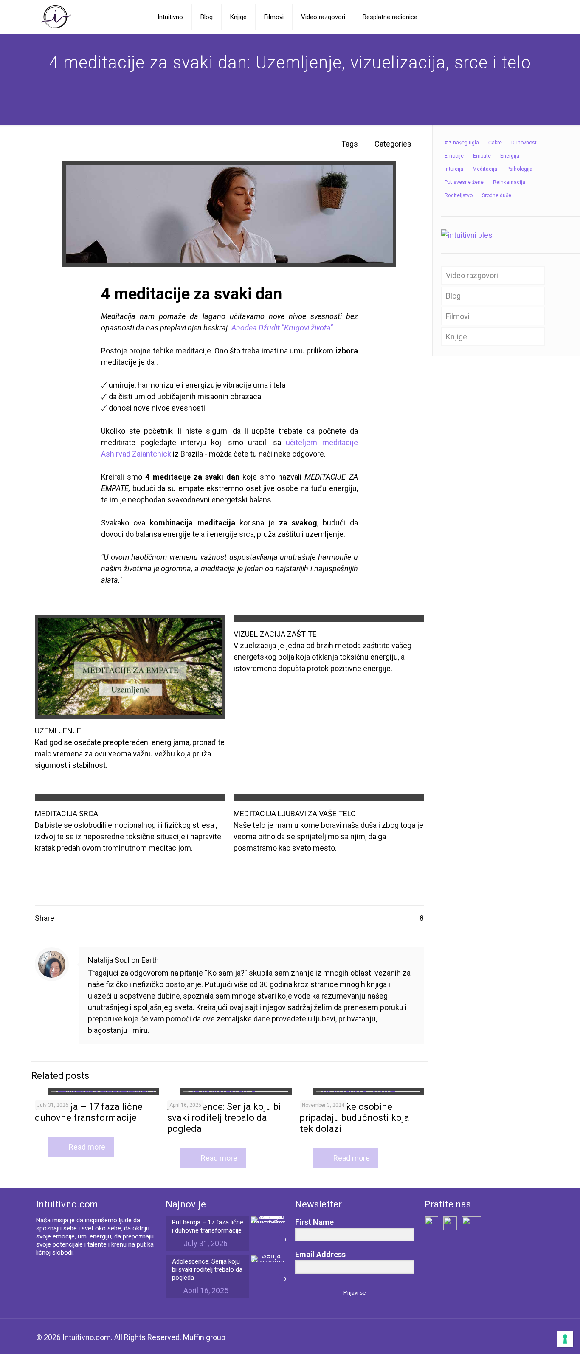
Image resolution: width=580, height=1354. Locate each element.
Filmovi (458, 316)
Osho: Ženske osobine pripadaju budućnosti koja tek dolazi (354, 1117)
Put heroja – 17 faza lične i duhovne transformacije (91, 1112)
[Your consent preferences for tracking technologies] (565, 1339)
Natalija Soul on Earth (123, 960)
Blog (453, 295)
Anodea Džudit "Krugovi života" (282, 327)
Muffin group (204, 1337)
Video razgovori (472, 275)
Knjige (456, 336)
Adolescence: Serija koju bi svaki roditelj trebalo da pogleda (224, 1117)
